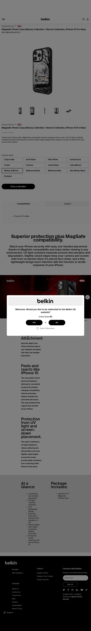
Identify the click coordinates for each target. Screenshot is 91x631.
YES (34, 323)
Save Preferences (47, 328)
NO (57, 323)
